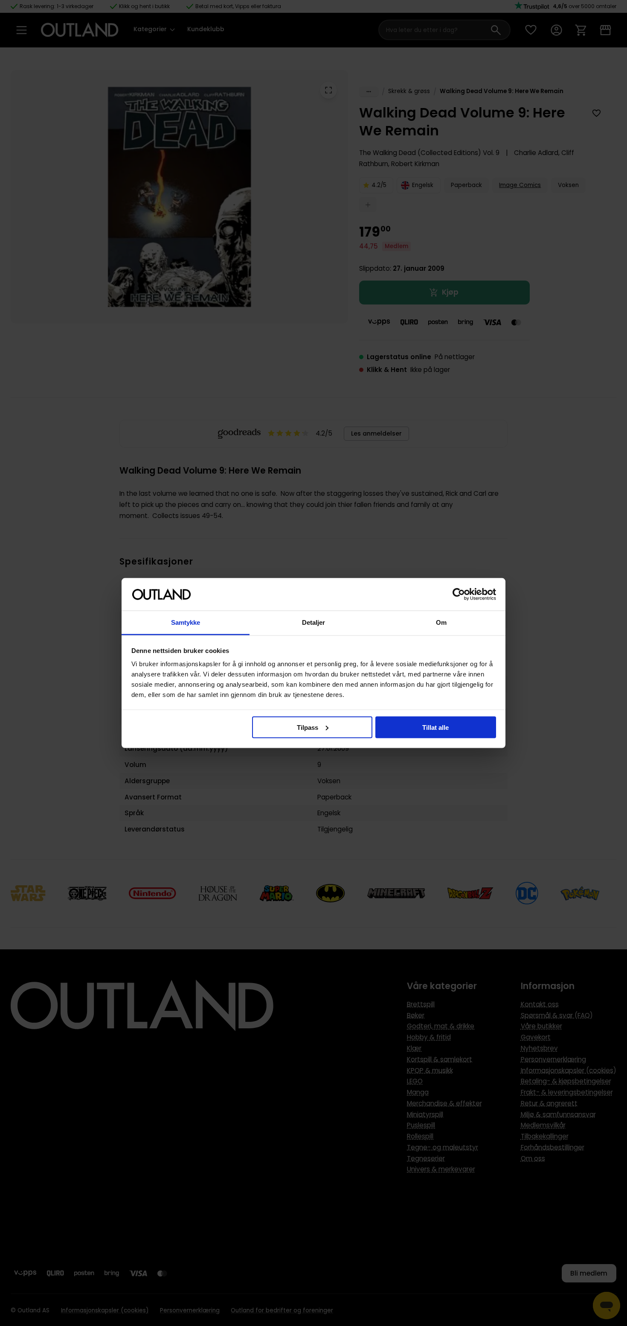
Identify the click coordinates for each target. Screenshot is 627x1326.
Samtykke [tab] (185, 622)
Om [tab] (441, 622)
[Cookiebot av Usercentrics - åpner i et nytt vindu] (458, 594)
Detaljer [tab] (313, 622)
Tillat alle (435, 727)
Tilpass (307, 727)
